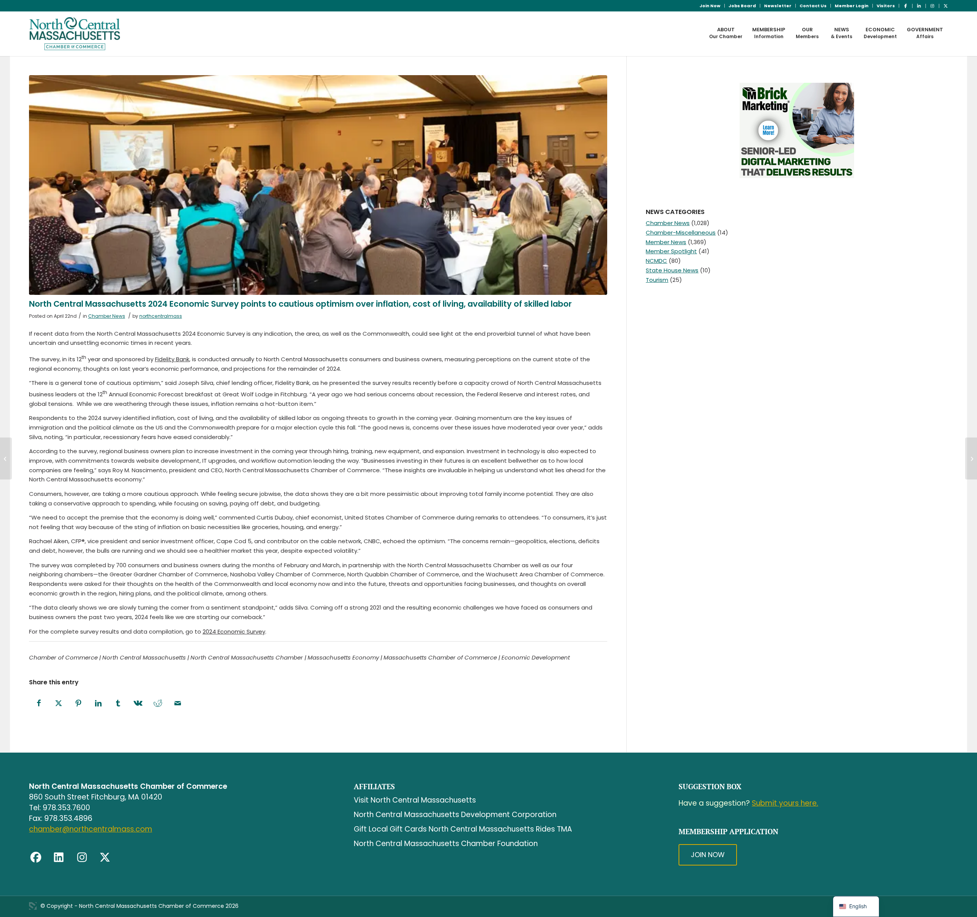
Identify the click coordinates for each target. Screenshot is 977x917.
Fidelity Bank (172, 359)
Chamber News (106, 316)
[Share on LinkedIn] (98, 703)
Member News (666, 242)
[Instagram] (82, 857)
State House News (672, 270)
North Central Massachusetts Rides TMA (500, 829)
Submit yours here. (785, 803)
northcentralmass (160, 316)
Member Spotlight (671, 251)
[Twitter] (105, 857)
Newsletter (778, 6)
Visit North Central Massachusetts (415, 800)
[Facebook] (36, 857)
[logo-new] (75, 33)
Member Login (852, 6)
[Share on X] (59, 703)
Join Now (710, 6)
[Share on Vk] (138, 703)
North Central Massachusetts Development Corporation (455, 814)
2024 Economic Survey (234, 631)
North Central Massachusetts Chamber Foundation (446, 843)
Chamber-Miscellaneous (681, 232)
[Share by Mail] (178, 703)
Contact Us (813, 6)
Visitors (886, 6)
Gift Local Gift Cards (390, 829)
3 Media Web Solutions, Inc (33, 906)
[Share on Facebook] (39, 703)
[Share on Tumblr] (118, 703)
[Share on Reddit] (158, 703)
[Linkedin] (59, 857)
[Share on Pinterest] (79, 703)
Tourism (657, 280)
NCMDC (656, 261)
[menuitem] (710, 6)
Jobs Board (742, 6)
